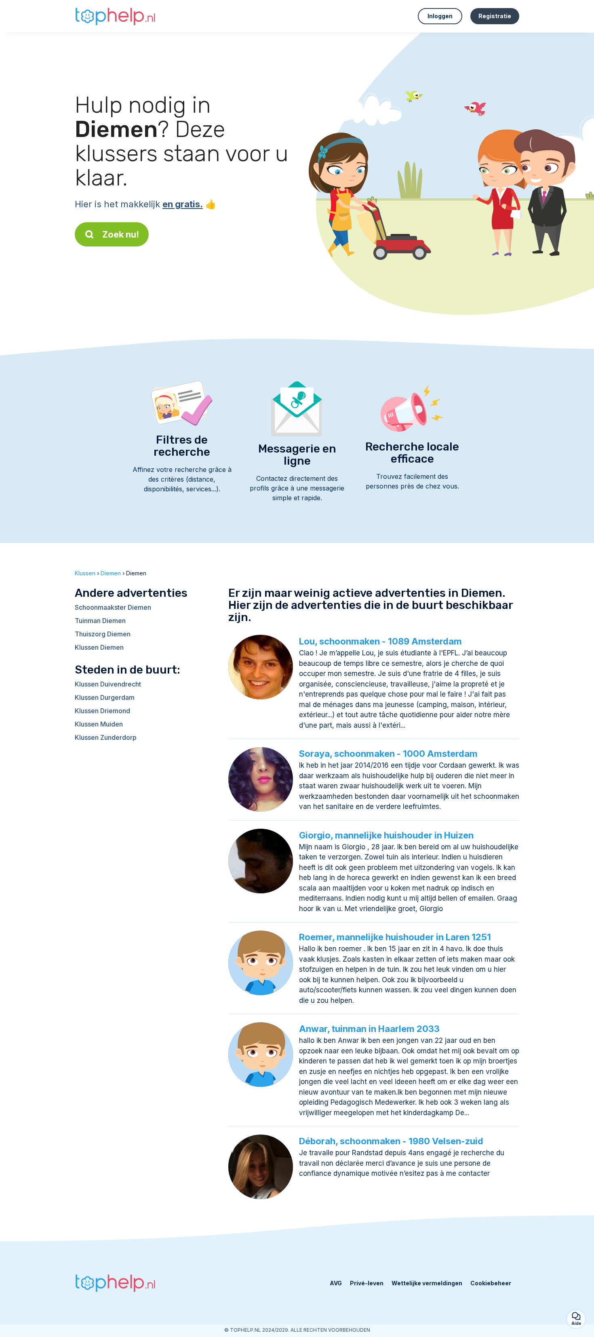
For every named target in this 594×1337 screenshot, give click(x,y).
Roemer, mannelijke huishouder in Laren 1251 (395, 937)
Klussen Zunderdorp (106, 737)
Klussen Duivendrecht (108, 684)
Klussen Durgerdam (105, 697)
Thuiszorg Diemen (103, 634)
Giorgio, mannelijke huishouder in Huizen (386, 835)
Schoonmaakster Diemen (113, 607)
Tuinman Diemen (100, 621)
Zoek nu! (120, 234)
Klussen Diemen (99, 647)
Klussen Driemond (102, 711)
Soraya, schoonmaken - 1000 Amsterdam (388, 753)
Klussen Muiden (99, 724)
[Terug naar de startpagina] (115, 16)
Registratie (494, 16)
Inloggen (440, 16)
